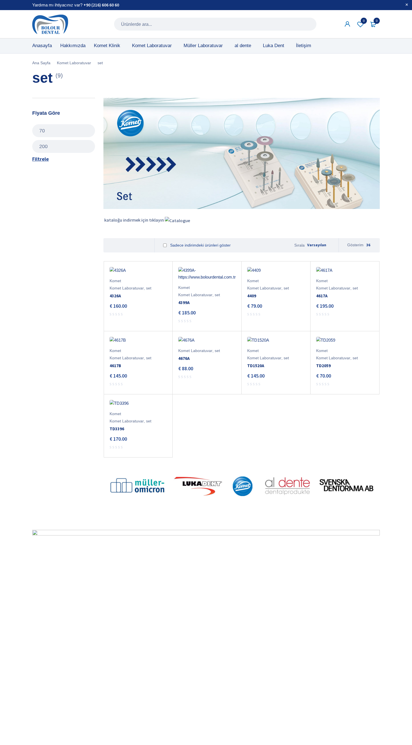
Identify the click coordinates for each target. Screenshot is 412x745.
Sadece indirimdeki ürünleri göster (200, 245)
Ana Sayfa (41, 63)
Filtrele (40, 159)
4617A (322, 295)
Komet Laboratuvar (74, 63)
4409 (251, 295)
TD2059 (323, 365)
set (148, 288)
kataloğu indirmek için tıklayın (134, 220)
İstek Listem (364, 20)
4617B (115, 365)
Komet (115, 281)
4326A (115, 295)
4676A (184, 358)
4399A (184, 302)
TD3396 (117, 428)
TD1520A (255, 365)
